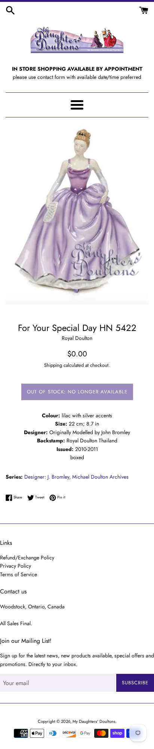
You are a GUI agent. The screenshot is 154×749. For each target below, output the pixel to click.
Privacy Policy (15, 566)
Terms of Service (18, 574)
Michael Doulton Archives (100, 477)
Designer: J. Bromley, (47, 477)
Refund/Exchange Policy (27, 557)
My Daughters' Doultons (94, 721)
